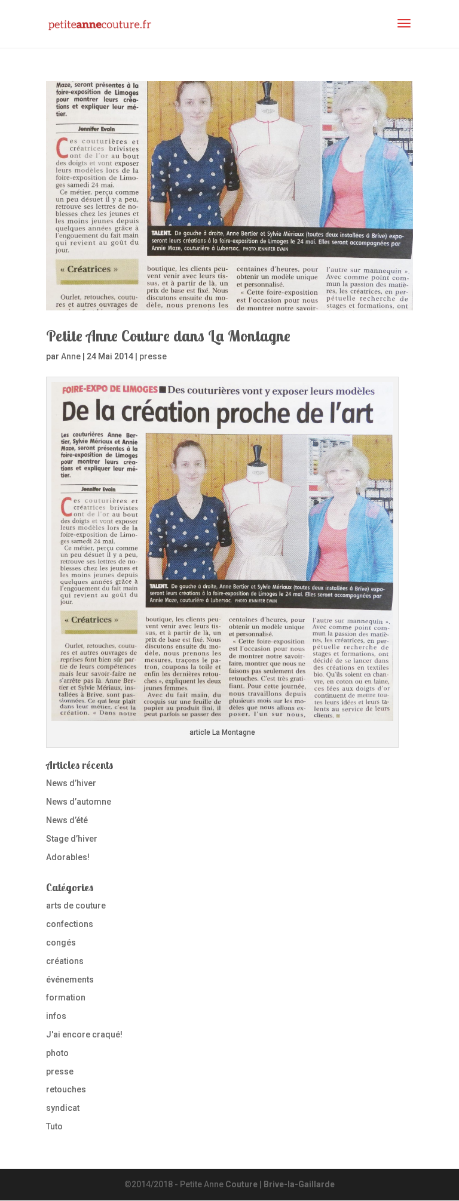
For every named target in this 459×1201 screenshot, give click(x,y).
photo (57, 1053)
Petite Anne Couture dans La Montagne (168, 336)
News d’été (67, 820)
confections (69, 924)
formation (65, 997)
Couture (241, 1184)
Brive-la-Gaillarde (299, 1184)
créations (65, 961)
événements (70, 979)
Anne (71, 356)
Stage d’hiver (71, 838)
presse (153, 356)
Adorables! (68, 857)
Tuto (54, 1126)
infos (56, 1016)
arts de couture (76, 905)
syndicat (62, 1108)
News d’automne (78, 801)
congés (61, 942)
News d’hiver (71, 783)
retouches (66, 1089)
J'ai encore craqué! (84, 1034)
